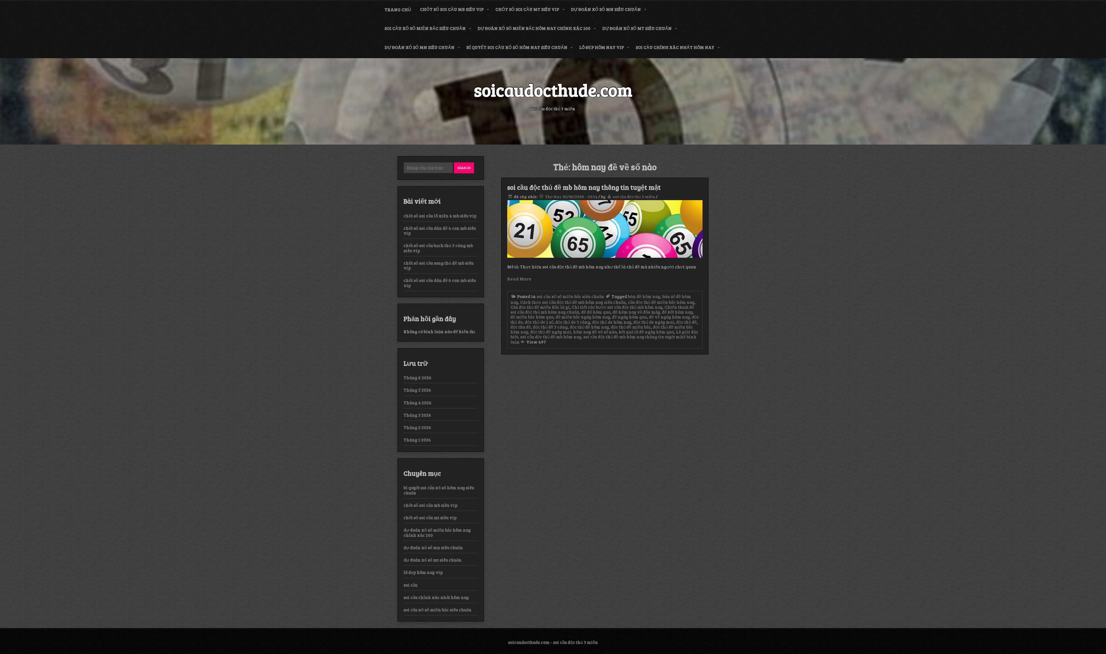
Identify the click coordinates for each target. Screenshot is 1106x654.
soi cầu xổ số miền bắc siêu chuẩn (425, 28)
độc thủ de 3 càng (572, 322)
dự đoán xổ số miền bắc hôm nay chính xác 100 (534, 28)
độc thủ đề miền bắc (631, 327)
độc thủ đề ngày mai (550, 332)
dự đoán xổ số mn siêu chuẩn (606, 9)
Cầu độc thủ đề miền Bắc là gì (540, 307)
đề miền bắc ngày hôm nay (583, 317)
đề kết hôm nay (677, 312)
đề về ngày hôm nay (669, 317)
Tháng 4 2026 (417, 402)
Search (464, 167)
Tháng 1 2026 (417, 440)
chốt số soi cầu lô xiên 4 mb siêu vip (440, 216)
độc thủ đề (686, 322)
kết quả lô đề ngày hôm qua (646, 332)
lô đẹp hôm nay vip (601, 47)
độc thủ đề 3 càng (550, 327)
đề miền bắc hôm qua (532, 317)
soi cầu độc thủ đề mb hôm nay (550, 337)
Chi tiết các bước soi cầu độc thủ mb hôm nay (617, 307)
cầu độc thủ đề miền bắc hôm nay (661, 302)
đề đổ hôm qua (596, 312)
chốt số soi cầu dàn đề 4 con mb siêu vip (440, 230)
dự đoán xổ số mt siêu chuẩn (637, 28)
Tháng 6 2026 (417, 377)
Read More (519, 279)
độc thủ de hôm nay (611, 322)
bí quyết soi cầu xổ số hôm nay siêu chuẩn (516, 47)
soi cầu (410, 585)
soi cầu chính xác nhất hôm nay (675, 47)
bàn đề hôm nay (644, 296)
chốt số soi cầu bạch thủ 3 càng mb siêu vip (438, 247)
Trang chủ (398, 9)
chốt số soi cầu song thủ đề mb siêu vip (439, 265)
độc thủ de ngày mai (653, 322)
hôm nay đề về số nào (595, 332)
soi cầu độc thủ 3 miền (634, 196)
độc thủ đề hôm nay (589, 327)
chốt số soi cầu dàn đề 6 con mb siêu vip (440, 282)
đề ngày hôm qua (629, 317)
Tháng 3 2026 (417, 415)
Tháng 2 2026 (417, 427)
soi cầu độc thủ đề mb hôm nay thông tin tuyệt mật (584, 187)
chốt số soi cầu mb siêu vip (452, 9)
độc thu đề (520, 327)
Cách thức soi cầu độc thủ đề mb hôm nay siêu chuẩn (573, 302)
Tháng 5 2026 (417, 390)
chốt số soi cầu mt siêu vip (527, 9)
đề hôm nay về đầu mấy (636, 312)
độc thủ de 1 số (539, 322)
